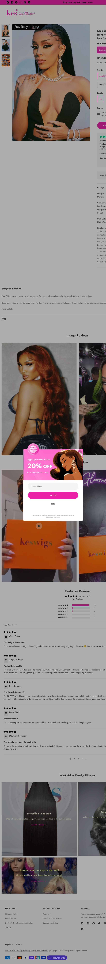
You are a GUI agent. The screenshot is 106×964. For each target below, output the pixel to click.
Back (53, 503)
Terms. (58, 517)
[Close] (79, 452)
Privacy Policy (50, 517)
